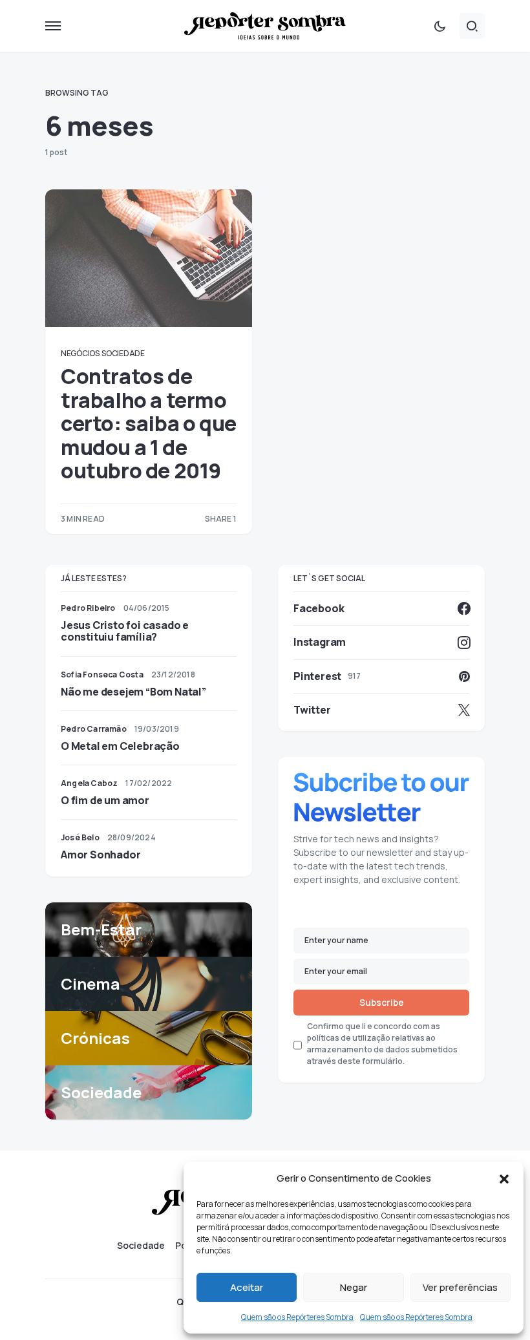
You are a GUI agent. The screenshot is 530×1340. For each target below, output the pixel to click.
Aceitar (246, 1287)
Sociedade (122, 353)
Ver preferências (460, 1287)
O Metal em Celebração (120, 746)
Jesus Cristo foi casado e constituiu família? (125, 631)
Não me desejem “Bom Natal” (133, 692)
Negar (353, 1287)
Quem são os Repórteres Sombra (297, 1317)
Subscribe (381, 1002)
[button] (504, 1178)
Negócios (80, 353)
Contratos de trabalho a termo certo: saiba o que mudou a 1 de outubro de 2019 (149, 423)
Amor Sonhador (100, 854)
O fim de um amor (105, 800)
